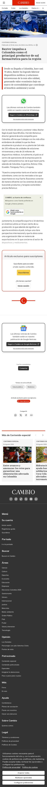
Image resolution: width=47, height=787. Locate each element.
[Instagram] (16, 499)
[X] (26, 499)
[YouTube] (31, 499)
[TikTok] (21, 499)
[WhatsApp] (36, 499)
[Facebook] (11, 499)
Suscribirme (23, 272)
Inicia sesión (23, 286)
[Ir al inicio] (23, 2)
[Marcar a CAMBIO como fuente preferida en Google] (23, 212)
